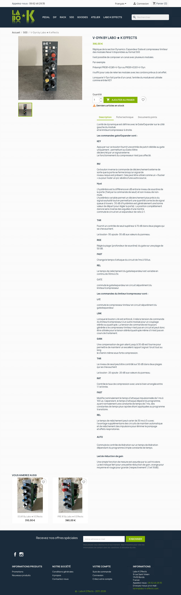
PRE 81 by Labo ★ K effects (70, 516)
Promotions (17, 571)
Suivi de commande (102, 571)
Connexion (98, 575)
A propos (56, 575)
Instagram (21, 554)
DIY (55, 17)
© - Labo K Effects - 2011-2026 (90, 591)
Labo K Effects (112, 17)
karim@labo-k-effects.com (145, 588)
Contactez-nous (60, 579)
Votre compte (102, 566)
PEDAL (46, 17)
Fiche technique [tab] (124, 117)
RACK (63, 17)
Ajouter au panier (120, 99)
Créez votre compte (102, 579)
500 (71, 17)
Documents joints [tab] (147, 117)
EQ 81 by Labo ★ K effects (30, 516)
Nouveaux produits (21, 575)
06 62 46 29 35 (37, 3)
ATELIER (95, 17)
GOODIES (82, 17)
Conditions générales (62, 571)
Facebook (15, 554)
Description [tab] (105, 117)
